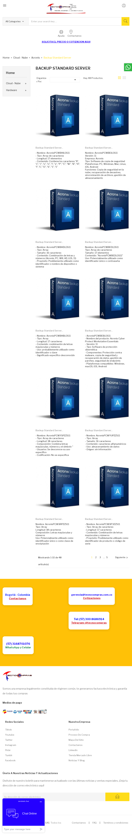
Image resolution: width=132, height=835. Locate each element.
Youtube (9, 734)
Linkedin (73, 750)
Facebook (10, 760)
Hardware (11, 90)
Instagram (10, 745)
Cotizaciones (92, 598)
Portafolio (74, 729)
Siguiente (122, 557)
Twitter (9, 739)
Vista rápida (62, 138)
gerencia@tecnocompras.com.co (91, 594)
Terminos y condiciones (115, 822)
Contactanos (17, 598)
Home (10, 73)
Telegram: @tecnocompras (89, 622)
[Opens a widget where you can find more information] (23, 815)
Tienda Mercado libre (80, 755)
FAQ (94, 822)
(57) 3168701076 (18, 643)
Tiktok (8, 729)
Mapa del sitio (76, 739)
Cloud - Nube (13, 83)
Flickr (8, 750)
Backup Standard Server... (49, 147)
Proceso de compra (79, 734)
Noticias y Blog (77, 760)
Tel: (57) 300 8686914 (89, 619)
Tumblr (8, 755)
